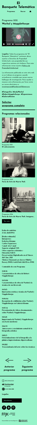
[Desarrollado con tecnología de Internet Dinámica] (15, 420)
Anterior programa (9, 368)
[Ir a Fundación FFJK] (8, 415)
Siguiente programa (27, 368)
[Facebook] (4, 408)
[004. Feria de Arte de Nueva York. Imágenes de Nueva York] (18, 202)
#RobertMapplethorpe (11, 94)
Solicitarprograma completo (13, 104)
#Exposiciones (26, 94)
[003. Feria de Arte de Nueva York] (18, 167)
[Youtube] (9, 408)
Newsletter (8, 400)
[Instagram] (13, 408)
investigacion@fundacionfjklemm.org (16, 87)
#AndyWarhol (18, 92)
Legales (5, 394)
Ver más (7, 221)
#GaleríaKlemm (8, 96)
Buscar (23, 11)
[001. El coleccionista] (18, 133)
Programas (11, 11)
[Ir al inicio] (18, 5)
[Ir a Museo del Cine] (8, 389)
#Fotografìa (7, 92)
